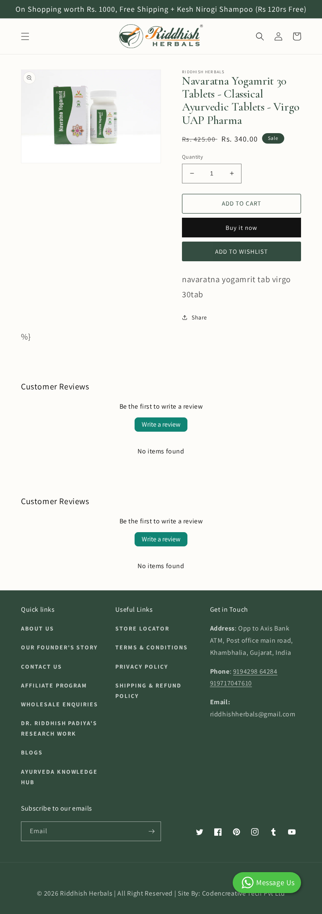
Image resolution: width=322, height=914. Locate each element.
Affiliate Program (54, 685)
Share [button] (199, 317)
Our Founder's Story (59, 647)
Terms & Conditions (151, 647)
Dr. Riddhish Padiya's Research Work (59, 728)
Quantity (192, 156)
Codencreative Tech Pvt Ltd (243, 893)
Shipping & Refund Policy (148, 691)
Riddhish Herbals (86, 893)
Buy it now (241, 228)
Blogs (32, 752)
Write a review (161, 424)
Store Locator (142, 628)
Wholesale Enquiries (59, 704)
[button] (25, 36)
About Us (37, 628)
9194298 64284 (255, 671)
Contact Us (41, 666)
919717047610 (231, 683)
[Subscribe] (151, 831)
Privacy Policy (141, 666)
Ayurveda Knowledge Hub (59, 777)
